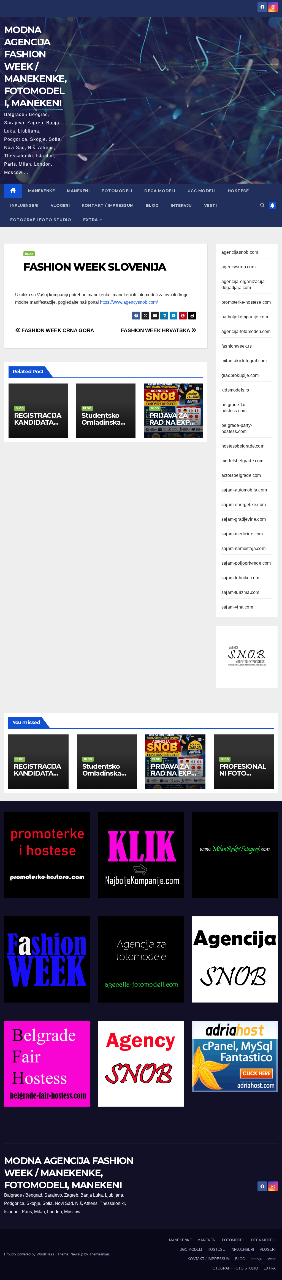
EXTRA (91, 219)
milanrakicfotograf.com (244, 360)
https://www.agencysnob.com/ (129, 302)
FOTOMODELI (117, 190)
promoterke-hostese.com (246, 302)
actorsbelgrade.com (241, 475)
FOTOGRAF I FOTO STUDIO (40, 219)
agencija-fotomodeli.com (246, 331)
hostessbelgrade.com (242, 446)
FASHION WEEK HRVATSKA (156, 330)
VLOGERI (60, 205)
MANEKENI (78, 190)
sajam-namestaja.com (243, 548)
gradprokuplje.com (240, 375)
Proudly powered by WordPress (29, 1254)
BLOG (152, 205)
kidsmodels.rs (235, 390)
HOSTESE (238, 190)
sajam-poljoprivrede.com (246, 563)
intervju (181, 205)
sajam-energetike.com (243, 504)
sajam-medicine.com (242, 533)
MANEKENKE (41, 190)
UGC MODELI (202, 190)
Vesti (210, 205)
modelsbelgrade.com (242, 460)
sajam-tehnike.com (240, 577)
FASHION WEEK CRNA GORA (57, 330)
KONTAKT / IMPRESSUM (108, 205)
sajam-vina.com (237, 607)
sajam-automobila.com (244, 490)
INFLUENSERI (24, 205)
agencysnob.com (238, 267)
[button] (262, 205)
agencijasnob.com (239, 252)
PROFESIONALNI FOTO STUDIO (242, 773)
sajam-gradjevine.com (243, 519)
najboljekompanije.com (244, 316)
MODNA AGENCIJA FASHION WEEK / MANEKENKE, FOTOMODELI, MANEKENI (35, 66)
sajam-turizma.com (240, 592)
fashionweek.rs (236, 346)
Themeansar (99, 1254)
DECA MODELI (159, 190)
